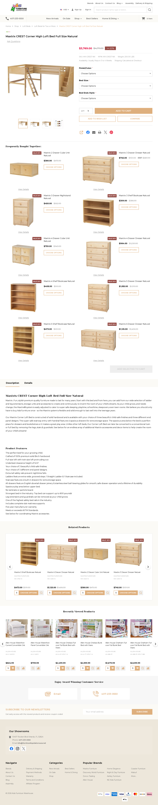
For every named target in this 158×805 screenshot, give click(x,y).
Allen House (11, 651)
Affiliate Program (33, 784)
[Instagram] (17, 748)
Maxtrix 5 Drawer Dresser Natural (134, 281)
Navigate (11, 763)
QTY (82, 111)
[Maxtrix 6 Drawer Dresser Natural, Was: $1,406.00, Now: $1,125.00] (62, 554)
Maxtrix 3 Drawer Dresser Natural (134, 153)
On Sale (66, 18)
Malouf (134, 772)
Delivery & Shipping (144, 3)
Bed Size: (84, 80)
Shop (77, 18)
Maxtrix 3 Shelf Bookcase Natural (134, 195)
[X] (105, 132)
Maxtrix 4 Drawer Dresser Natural (134, 238)
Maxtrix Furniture (90, 769)
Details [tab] (28, 383)
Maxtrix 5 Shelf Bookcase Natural (59, 324)
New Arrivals (52, 18)
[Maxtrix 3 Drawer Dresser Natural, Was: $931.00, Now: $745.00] (129, 554)
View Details (23, 189)
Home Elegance (113, 769)
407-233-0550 (25, 740)
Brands (90, 3)
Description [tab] (12, 383)
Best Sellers (92, 18)
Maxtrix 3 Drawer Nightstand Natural (57, 196)
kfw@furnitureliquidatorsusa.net (32, 743)
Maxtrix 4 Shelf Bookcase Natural (59, 281)
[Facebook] (88, 132)
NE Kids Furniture (114, 780)
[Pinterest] (111, 132)
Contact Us (110, 3)
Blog (119, 3)
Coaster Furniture (138, 769)
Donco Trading (89, 776)
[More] (81, 18)
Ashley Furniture (113, 776)
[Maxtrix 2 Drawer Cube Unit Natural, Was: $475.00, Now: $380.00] (96, 554)
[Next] (148, 567)
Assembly (129, 3)
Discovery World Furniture (93, 772)
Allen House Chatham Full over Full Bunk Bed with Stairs (141, 645)
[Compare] (23, 668)
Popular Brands (92, 763)
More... (133, 776)
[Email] (93, 132)
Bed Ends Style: (87, 93)
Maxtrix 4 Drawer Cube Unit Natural (57, 239)
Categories (56, 763)
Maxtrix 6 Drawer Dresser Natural (134, 324)
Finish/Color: (86, 68)
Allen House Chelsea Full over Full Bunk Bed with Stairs (66, 645)
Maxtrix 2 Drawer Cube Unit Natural (57, 154)
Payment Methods (34, 772)
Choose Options (54, 167)
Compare (135, 119)
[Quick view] (41, 592)
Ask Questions (13, 41)
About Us (99, 3)
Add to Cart (123, 111)
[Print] (99, 132)
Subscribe (142, 712)
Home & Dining (109, 18)
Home (8, 26)
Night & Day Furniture (116, 772)
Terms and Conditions (35, 780)
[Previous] (10, 567)
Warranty (29, 776)
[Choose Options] (12, 668)
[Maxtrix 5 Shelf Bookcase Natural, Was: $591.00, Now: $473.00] (29, 554)
